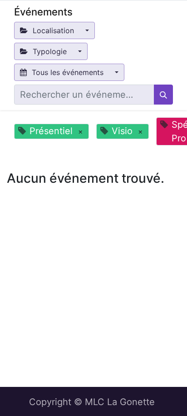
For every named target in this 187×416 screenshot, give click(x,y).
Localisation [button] (53, 30)
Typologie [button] (49, 51)
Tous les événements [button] (68, 72)
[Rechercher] (163, 95)
